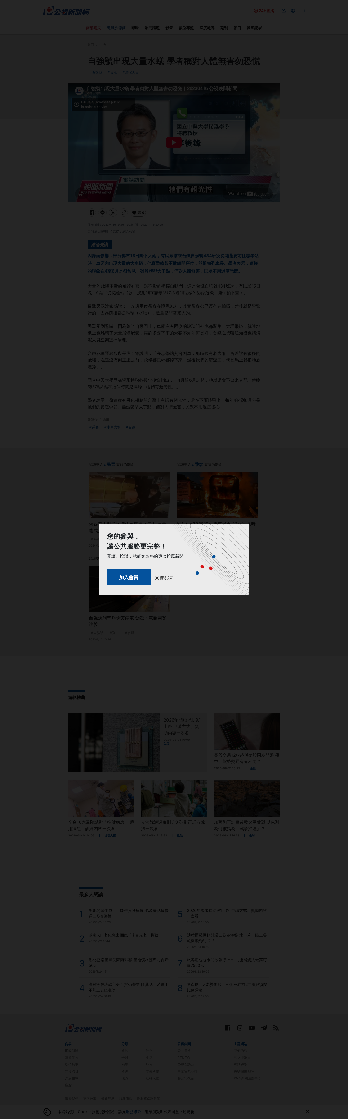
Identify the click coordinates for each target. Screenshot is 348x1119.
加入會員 (128, 577)
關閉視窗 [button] (166, 578)
